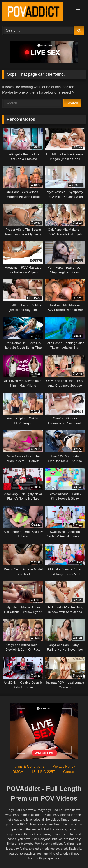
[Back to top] (74, 854)
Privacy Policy (63, 766)
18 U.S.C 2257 (43, 772)
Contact (69, 772)
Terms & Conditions (28, 766)
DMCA (17, 772)
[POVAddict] (36, 12)
